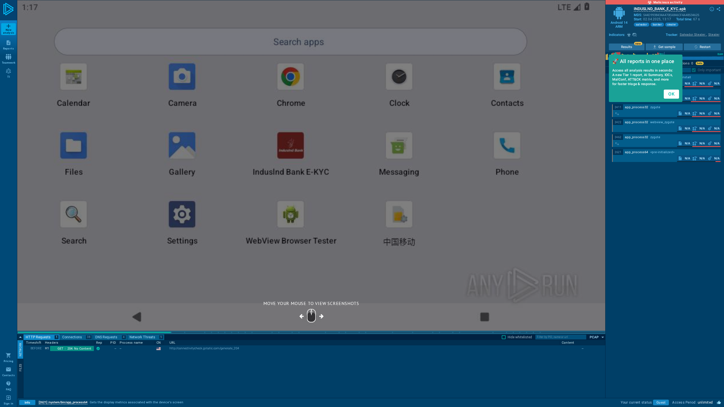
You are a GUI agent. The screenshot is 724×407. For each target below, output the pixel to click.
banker (657, 24)
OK (671, 94)
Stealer (713, 34)
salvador (641, 24)
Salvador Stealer (693, 34)
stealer (671, 24)
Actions (685, 63)
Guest (660, 402)
